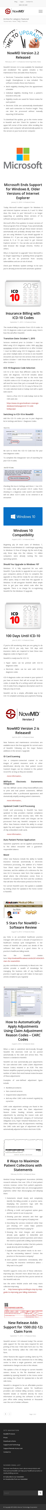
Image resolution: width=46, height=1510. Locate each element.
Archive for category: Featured (16, 19)
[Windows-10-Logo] (23, 516)
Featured (22, 62)
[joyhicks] (23, 909)
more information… (14, 776)
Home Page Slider (31, 62)
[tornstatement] (23, 1147)
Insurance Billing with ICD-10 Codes (23, 315)
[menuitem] (16, 1)
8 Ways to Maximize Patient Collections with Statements (23, 1165)
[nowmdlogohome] (19, 11)
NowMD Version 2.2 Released (23, 55)
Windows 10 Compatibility (23, 532)
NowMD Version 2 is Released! (23, 730)
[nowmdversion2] (23, 715)
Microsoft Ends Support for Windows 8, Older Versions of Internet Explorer (23, 191)
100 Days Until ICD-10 (23, 635)
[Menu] (39, 11)
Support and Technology (11, 1445)
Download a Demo (9, 1441)
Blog (16, 1)
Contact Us (29, 1)
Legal (21, 1)
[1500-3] (23, 1310)
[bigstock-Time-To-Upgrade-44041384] (23, 39)
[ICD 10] (23, 293)
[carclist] (23, 1001)
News (39, 62)
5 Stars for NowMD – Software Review (23, 925)
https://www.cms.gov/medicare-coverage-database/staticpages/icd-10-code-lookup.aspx (23, 406)
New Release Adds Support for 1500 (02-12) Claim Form (23, 1327)
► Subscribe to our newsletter (13, 1477)
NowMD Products (9, 1434)
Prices (5, 1438)
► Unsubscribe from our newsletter (15, 1479)
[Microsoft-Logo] (23, 160)
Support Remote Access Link (13, 1448)
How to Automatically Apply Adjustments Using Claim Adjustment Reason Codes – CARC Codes (23, 1031)
